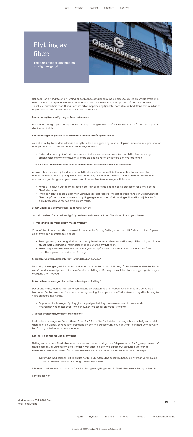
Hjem (66, 7)
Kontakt (124, 7)
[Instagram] (174, 402)
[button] (171, 8)
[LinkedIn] (166, 402)
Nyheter (79, 7)
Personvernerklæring (163, 416)
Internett (109, 7)
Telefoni (94, 7)
